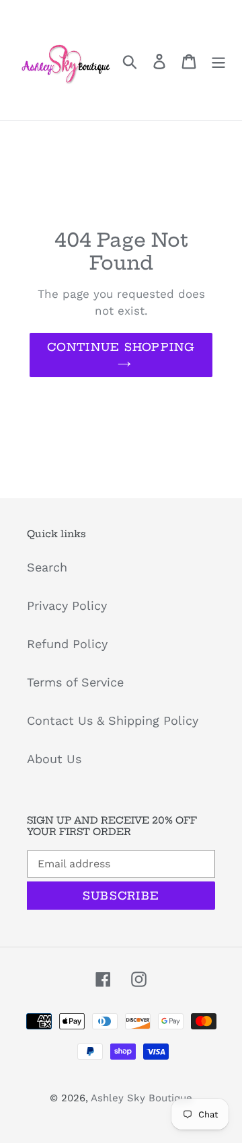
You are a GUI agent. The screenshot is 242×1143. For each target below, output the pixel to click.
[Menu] (218, 60)
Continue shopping (121, 347)
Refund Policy (67, 644)
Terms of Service (75, 682)
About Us (54, 759)
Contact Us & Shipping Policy (112, 720)
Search (47, 567)
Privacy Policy (67, 605)
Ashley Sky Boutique (141, 1098)
